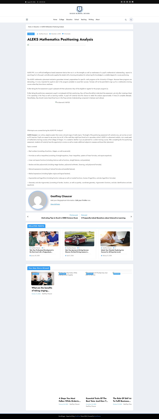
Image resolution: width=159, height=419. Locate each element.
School (77, 19)
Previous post (74, 215)
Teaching (83, 19)
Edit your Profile (81, 200)
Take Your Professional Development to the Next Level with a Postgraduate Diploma (42, 251)
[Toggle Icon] (27, 20)
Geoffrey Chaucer (43, 34)
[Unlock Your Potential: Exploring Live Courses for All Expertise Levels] (115, 239)
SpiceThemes (97, 416)
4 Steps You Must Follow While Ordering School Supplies (38, 399)
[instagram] (130, 2)
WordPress (77, 416)
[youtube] (133, 2)
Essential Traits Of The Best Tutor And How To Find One (66, 399)
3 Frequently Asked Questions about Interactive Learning (103, 218)
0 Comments (67, 34)
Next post (84, 215)
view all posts (55, 204)
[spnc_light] (131, 20)
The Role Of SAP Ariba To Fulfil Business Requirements (93, 399)
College (61, 19)
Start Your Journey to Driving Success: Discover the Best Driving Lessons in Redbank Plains (77, 251)
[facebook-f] (122, 2)
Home (55, 19)
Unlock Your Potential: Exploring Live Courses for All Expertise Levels (112, 251)
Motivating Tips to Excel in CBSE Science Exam (59, 218)
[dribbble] (127, 2)
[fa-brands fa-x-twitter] (124, 2)
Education (69, 19)
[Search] (126, 20)
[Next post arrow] (131, 216)
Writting (91, 19)
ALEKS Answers (32, 135)
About (97, 19)
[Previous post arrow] (27, 216)
